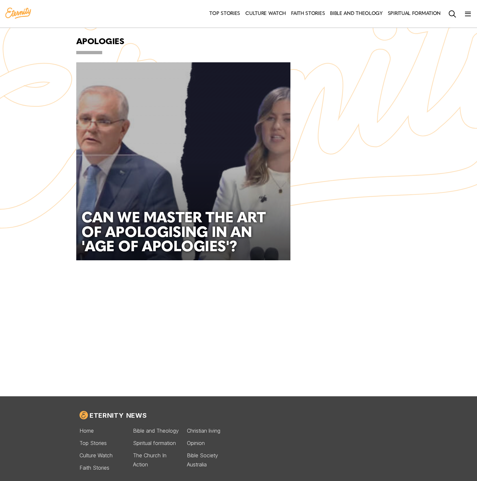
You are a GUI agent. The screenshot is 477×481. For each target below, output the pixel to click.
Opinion (196, 443)
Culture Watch (96, 455)
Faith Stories (94, 467)
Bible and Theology (156, 430)
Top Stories (93, 443)
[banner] (18, 13)
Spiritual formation (154, 443)
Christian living (203, 430)
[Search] (452, 14)
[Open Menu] (468, 14)
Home (87, 430)
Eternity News (118, 415)
